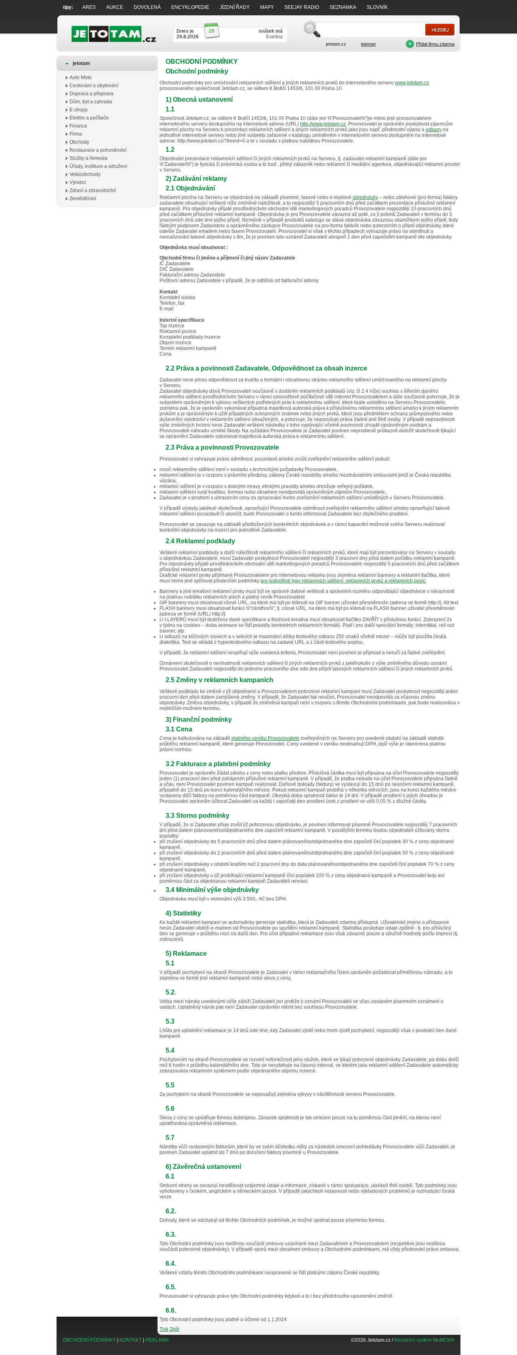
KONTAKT (131, 1340)
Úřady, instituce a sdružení (98, 166)
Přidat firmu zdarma (435, 44)
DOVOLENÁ (147, 7)
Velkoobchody (85, 174)
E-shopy (78, 110)
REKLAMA (157, 1340)
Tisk (164, 1329)
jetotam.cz (336, 44)
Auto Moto (80, 77)
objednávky (365, 197)
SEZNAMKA (343, 7)
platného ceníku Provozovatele (265, 738)
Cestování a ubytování (93, 85)
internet (368, 44)
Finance (78, 126)
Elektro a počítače (89, 118)
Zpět (174, 1329)
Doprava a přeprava (91, 93)
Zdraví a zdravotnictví (92, 190)
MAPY (267, 7)
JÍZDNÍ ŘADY (235, 7)
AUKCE (114, 7)
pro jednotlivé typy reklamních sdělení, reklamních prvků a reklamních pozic (343, 581)
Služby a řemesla (88, 158)
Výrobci (77, 182)
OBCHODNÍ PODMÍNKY (89, 1340)
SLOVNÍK (377, 7)
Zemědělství (82, 198)
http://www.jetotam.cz (323, 124)
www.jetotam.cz (412, 83)
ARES (89, 7)
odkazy (433, 129)
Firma (75, 134)
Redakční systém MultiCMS (424, 1340)
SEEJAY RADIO (301, 7)
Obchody (79, 142)
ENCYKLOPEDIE (190, 7)
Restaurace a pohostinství (97, 150)
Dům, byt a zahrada (90, 102)
